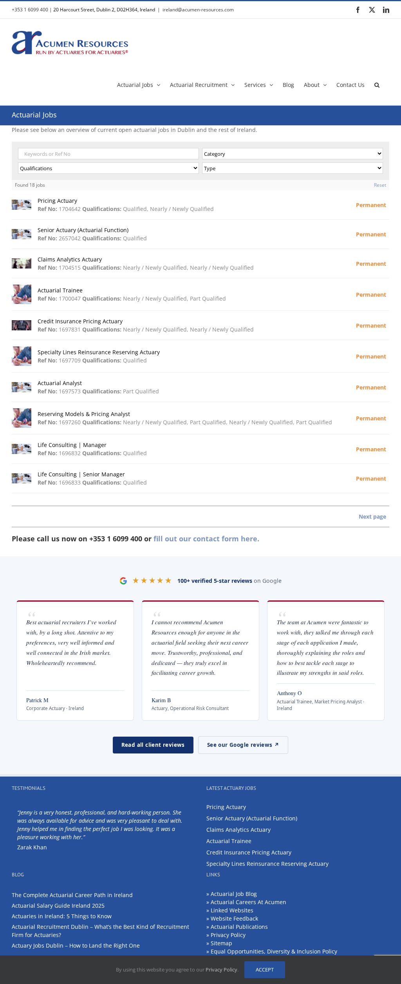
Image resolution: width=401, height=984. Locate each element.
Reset (380, 185)
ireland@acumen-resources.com (198, 9)
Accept (265, 969)
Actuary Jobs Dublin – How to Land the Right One (76, 945)
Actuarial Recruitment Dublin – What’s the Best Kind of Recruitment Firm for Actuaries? (100, 931)
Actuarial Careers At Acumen (248, 902)
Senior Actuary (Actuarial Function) (251, 818)
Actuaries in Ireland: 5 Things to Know (62, 916)
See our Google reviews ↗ (243, 744)
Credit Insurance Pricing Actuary (248, 852)
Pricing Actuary (226, 807)
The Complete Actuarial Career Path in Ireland (72, 895)
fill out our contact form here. (206, 538)
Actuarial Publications (239, 926)
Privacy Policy (228, 935)
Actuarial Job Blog (234, 893)
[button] (376, 84)
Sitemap (221, 943)
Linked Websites (232, 910)
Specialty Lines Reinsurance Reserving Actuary (267, 863)
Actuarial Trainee (228, 841)
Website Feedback (234, 918)
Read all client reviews (153, 744)
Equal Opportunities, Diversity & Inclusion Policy (274, 951)
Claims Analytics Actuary (238, 829)
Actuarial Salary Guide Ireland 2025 (58, 905)
